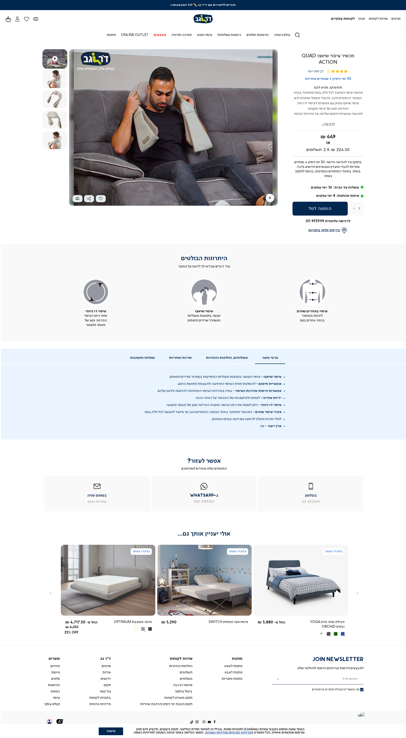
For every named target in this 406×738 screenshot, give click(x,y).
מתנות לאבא (233, 672)
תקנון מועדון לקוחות (178, 697)
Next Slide (270, 127)
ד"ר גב (105, 659)
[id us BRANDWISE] (361, 716)
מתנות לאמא (233, 666)
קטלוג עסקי (52, 704)
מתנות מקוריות (232, 678)
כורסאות (54, 685)
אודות (106, 672)
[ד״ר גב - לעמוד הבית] (202, 19)
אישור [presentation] (110, 731)
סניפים (106, 666)
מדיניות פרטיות (100, 704)
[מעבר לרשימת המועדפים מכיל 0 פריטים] (35, 18)
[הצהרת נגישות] (59, 722)
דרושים (106, 678)
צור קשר (105, 691)
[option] (342, 629)
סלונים (55, 678)
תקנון (107, 685)
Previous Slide (76, 127)
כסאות (55, 691)
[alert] (203, 731)
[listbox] (323, 629)
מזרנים (55, 666)
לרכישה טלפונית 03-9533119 (328, 221)
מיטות (55, 672)
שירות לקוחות (181, 659)
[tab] (270, 358)
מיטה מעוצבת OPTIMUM (325, 622)
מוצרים (54, 659)
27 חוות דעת (315, 71)
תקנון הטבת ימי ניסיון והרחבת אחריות (166, 704)
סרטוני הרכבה (182, 685)
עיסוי (56, 697)
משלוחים (186, 678)
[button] (17, 18)
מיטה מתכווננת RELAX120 (228, 622)
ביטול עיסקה (183, 691)
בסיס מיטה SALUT (137, 622)
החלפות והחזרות (180, 666)
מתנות (237, 659)
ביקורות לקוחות (100, 697)
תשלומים (186, 672)
